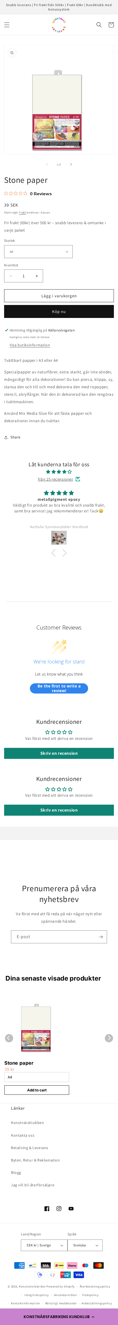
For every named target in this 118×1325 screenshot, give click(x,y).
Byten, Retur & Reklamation (35, 1160)
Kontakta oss (22, 1135)
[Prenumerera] (101, 936)
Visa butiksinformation (30, 344)
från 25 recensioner (55, 479)
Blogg (16, 1172)
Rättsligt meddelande (61, 1303)
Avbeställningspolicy (97, 1303)
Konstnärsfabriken (32, 1286)
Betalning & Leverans (29, 1147)
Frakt (22, 212)
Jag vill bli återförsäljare (32, 1184)
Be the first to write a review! (59, 688)
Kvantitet (11, 265)
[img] (59, 471)
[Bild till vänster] (47, 164)
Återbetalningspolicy (95, 1286)
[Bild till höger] (71, 164)
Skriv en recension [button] (59, 753)
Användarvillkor (65, 1295)
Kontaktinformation (25, 1303)
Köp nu (59, 311)
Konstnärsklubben (27, 1122)
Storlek (9, 240)
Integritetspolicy (36, 1295)
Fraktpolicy (90, 1295)
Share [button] (15, 437)
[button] (59, 1316)
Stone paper (19, 1063)
